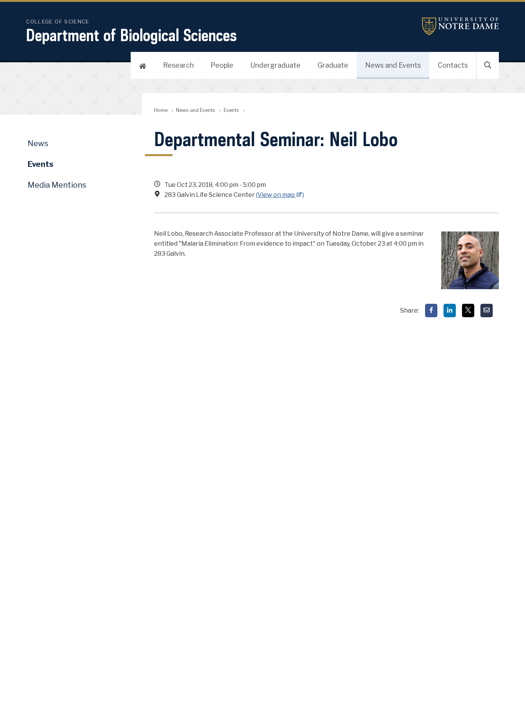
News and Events (393, 65)
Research (178, 65)
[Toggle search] (488, 65)
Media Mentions (57, 185)
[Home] (143, 65)
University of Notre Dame (460, 26)
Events (231, 110)
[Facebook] (431, 310)
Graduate (332, 65)
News (38, 143)
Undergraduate (275, 65)
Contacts (453, 65)
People (222, 65)
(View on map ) (280, 194)
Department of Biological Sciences (131, 35)
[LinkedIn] (450, 310)
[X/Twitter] (468, 310)
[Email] (486, 310)
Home (161, 110)
